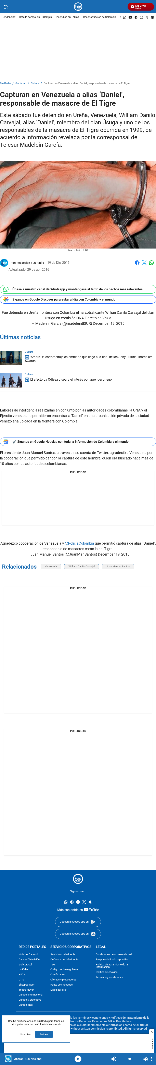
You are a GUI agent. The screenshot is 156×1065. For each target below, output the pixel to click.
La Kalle (23, 969)
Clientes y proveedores (63, 979)
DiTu (21, 979)
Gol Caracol (25, 964)
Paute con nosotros (61, 985)
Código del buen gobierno (64, 969)
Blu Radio (5, 83)
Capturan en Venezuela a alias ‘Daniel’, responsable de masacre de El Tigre (87, 83)
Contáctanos (57, 974)
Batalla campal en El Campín (35, 17)
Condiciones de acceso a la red (114, 954)
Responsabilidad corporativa (112, 959)
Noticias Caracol (28, 954)
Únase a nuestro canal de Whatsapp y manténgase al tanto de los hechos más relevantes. (78, 289)
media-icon (78, 1059)
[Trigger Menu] (5, 6)
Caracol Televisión (29, 959)
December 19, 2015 (108, 323)
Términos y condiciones (109, 977)
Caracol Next (26, 1005)
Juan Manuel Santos (118, 566)
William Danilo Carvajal (81, 566)
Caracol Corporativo (30, 1000)
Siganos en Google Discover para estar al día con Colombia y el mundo (63, 299)
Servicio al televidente (62, 954)
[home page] (78, 6)
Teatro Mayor (26, 990)
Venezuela (51, 566)
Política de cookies (107, 972)
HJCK (22, 974)
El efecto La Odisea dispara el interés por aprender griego (71, 379)
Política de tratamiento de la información (112, 966)
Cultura (35, 83)
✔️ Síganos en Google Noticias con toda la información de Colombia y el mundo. (71, 442)
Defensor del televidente (64, 959)
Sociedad (20, 83)
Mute (114, 1058)
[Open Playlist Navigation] (151, 1059)
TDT (52, 964)
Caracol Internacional (31, 994)
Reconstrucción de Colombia (99, 17)
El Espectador (26, 985)
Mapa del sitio (58, 990)
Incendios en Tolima (67, 17)
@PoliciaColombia (79, 543)
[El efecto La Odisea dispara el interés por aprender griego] (11, 380)
